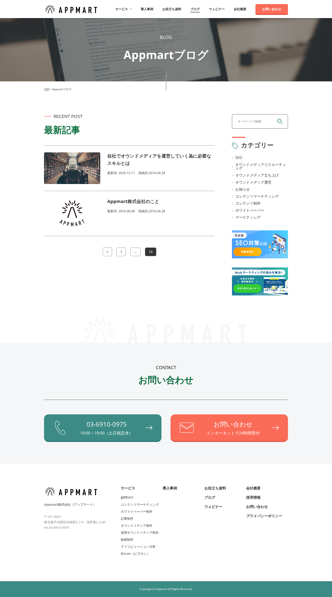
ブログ (195, 9)
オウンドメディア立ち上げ (257, 175)
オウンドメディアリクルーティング (260, 166)
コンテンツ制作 (248, 203)
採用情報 (253, 497)
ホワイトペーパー (249, 210)
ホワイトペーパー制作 (136, 511)
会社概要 (240, 9)
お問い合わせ (271, 9)
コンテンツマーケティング (257, 196)
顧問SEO (127, 497)
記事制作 (127, 518)
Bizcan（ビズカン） (135, 553)
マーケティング (248, 217)
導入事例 (147, 9)
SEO (238, 157)
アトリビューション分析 (138, 546)
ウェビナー (217, 9)
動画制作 (127, 539)
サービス (128, 488)
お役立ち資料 (171, 9)
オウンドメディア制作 (136, 525)
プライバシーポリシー (264, 515)
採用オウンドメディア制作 (140, 532)
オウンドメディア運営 (253, 182)
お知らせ (242, 189)
